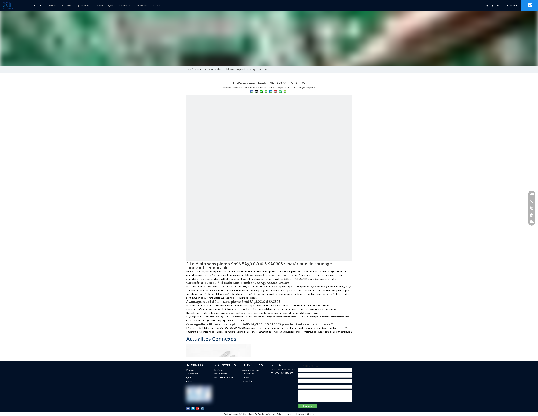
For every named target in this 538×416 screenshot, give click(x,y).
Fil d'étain (218, 369)
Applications (83, 5)
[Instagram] (202, 408)
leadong (300, 414)
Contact (157, 5)
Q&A (110, 5)
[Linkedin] (193, 408)
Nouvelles (142, 5)
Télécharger (125, 5)
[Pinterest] (498, 5)
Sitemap (310, 414)
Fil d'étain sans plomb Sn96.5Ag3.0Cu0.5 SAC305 (267, 275)
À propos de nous (250, 369)
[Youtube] (197, 408)
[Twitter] (487, 5)
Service (99, 5)
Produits (66, 5)
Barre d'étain (220, 373)
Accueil (37, 5)
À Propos (52, 5)
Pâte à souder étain (223, 377)
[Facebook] (493, 5)
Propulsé (310, 87)
